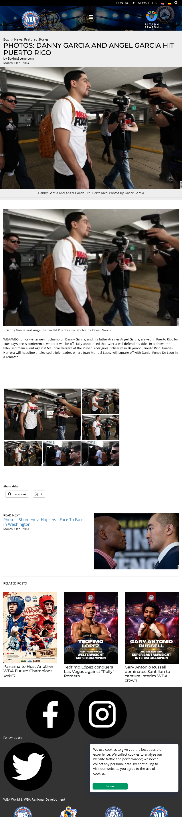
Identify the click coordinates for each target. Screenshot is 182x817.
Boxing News (12, 39)
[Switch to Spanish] (170, 2)
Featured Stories (36, 39)
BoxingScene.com (21, 58)
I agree (110, 786)
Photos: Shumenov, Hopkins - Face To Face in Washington (43, 522)
